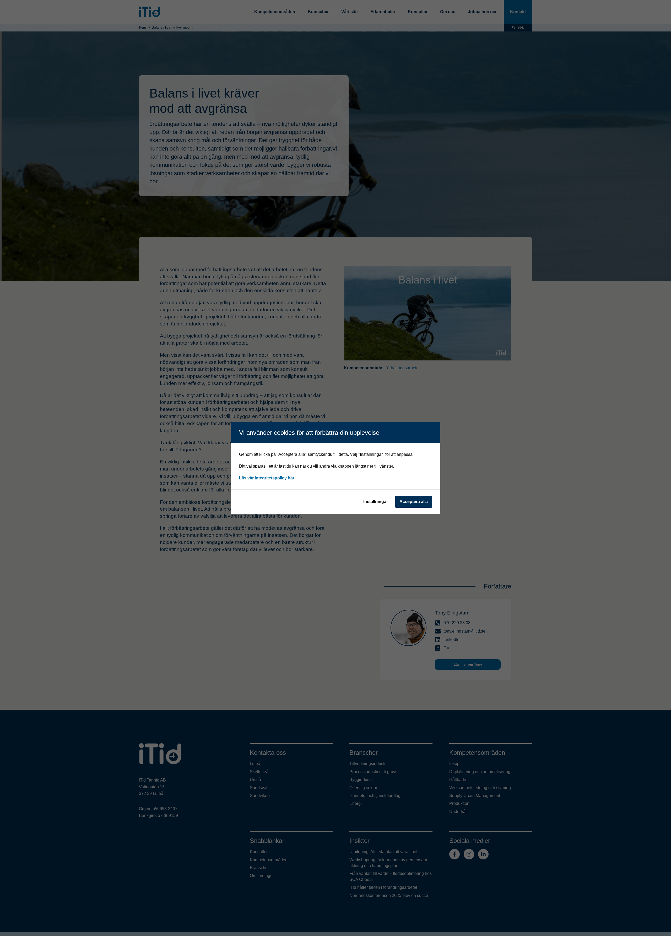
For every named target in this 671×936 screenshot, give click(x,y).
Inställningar (375, 501)
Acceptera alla (413, 501)
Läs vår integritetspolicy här (266, 478)
